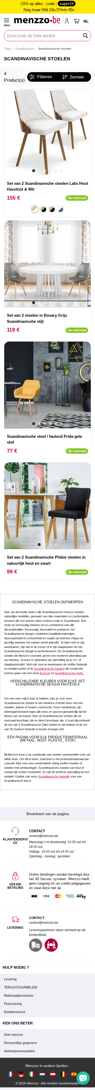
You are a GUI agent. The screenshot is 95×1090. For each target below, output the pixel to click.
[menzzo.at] (53, 1074)
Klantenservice (14, 1012)
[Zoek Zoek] (86, 35)
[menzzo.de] (21, 1074)
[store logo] (37, 19)
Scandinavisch (24, 48)
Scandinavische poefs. (69, 673)
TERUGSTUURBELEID (20, 987)
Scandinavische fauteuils (54, 776)
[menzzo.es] (74, 1074)
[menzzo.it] (31, 1074)
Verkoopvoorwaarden (19, 1051)
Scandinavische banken (49, 668)
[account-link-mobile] (68, 21)
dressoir (45, 673)
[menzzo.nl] (42, 1074)
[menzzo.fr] (10, 1074)
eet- (75, 659)
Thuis (7, 48)
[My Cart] (76, 21)
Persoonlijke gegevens (20, 1043)
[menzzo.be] (63, 1074)
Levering (10, 979)
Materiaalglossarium (18, 995)
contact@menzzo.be (43, 923)
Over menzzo (13, 1035)
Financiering (13, 1004)
